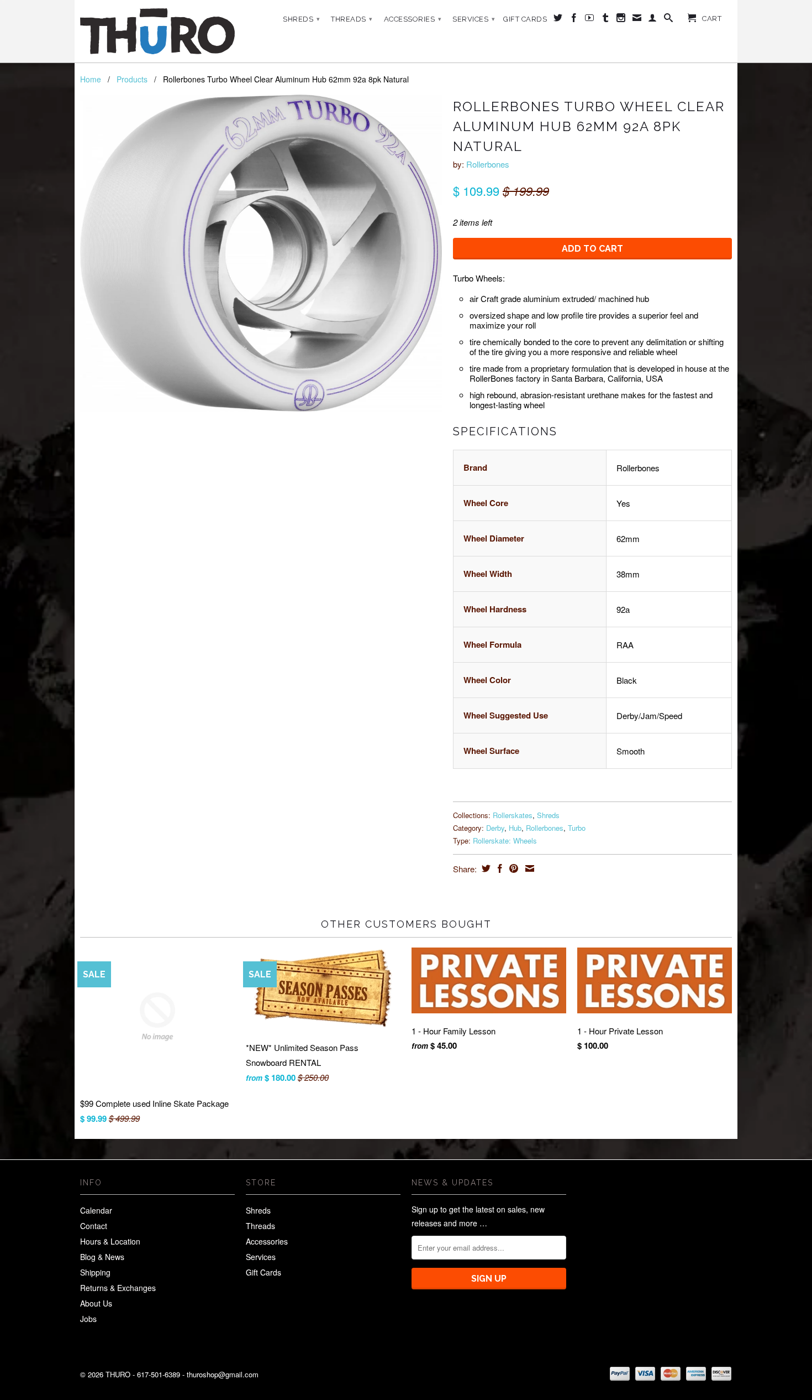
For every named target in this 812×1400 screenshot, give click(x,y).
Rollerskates (512, 815)
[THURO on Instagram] (621, 20)
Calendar (96, 1210)
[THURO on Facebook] (574, 20)
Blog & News (102, 1256)
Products (132, 79)
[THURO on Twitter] (558, 20)
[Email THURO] (637, 20)
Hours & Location (110, 1241)
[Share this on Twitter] (485, 868)
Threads (352, 19)
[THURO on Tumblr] (605, 20)
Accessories (413, 19)
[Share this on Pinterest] (512, 868)
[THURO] (157, 31)
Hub (515, 828)
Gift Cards (525, 19)
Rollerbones (487, 164)
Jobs (88, 1318)
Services (473, 19)
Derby (495, 828)
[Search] (668, 20)
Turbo (577, 828)
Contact (93, 1225)
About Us (96, 1303)
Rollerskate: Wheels (505, 840)
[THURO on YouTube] (589, 20)
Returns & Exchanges (118, 1287)
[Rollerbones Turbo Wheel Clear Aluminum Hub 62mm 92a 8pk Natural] (261, 253)
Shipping (95, 1272)
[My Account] (652, 20)
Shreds (301, 19)
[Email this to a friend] (528, 868)
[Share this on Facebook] (498, 868)
